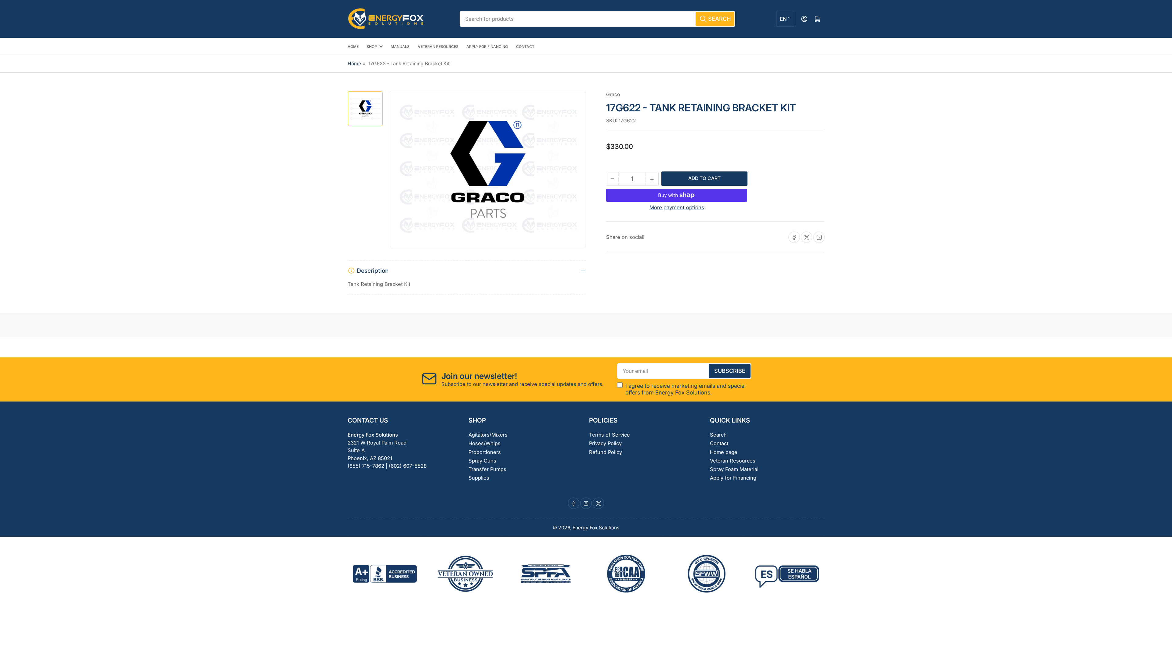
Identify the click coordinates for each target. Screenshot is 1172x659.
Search (718, 435)
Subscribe (729, 370)
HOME (353, 46)
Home (354, 64)
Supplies (478, 478)
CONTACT (525, 46)
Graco (613, 94)
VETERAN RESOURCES (438, 46)
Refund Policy (605, 452)
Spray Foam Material (734, 469)
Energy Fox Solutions (596, 528)
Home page (723, 452)
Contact (719, 443)
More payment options (676, 207)
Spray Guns (482, 461)
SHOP (372, 46)
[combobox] (597, 19)
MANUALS (400, 46)
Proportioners (484, 452)
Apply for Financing (733, 478)
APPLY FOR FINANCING (487, 46)
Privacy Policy (605, 443)
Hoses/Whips (484, 443)
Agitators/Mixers (488, 435)
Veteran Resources (732, 461)
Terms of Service (609, 435)
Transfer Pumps (487, 469)
